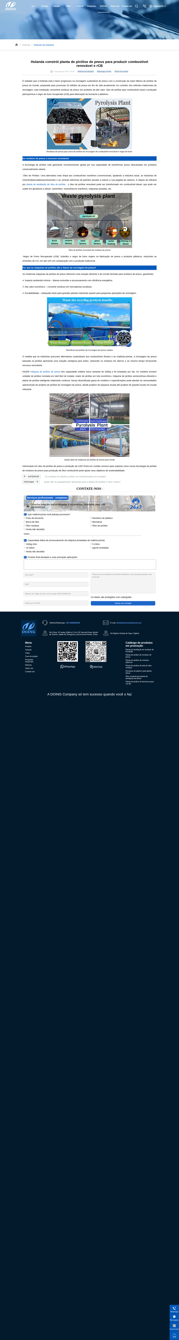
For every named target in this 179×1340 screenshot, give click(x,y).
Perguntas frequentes (91, 8)
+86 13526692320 (73, 623)
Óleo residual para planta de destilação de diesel (137, 677)
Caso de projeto (79, 8)
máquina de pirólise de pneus (45, 371)
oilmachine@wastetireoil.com (128, 623)
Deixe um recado (121, 71)
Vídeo (68, 6)
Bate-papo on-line (104, 71)
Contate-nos (127, 6)
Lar (33, 6)
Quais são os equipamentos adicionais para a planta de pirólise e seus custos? (72, 482)
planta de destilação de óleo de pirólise (46, 184)
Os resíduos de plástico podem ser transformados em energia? (67, 476)
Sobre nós (115, 6)
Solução (56, 6)
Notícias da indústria (44, 45)
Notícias (26, 45)
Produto (44, 6)
